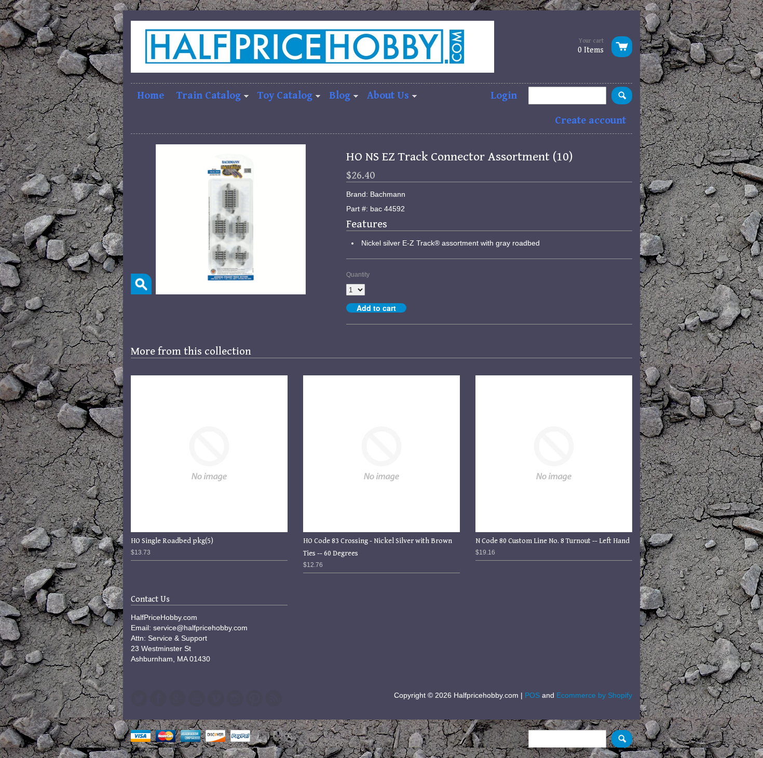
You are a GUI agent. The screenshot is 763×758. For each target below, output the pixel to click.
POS (532, 695)
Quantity (358, 274)
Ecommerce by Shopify (594, 695)
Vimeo (216, 698)
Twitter (139, 698)
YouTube (196, 698)
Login (504, 96)
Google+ (177, 698)
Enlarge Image (141, 284)
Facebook (158, 698)
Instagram (235, 698)
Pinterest (254, 698)
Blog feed (273, 698)
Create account (590, 121)
